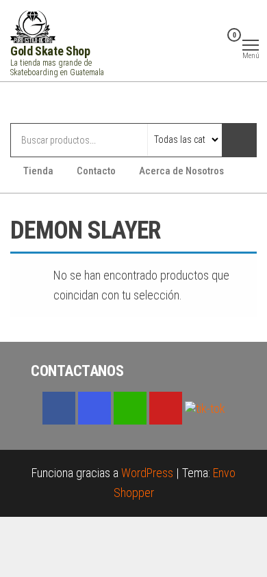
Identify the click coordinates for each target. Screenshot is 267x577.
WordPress (147, 473)
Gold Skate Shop (50, 51)
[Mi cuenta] (212, 43)
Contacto (96, 171)
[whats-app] (130, 408)
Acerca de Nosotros (181, 171)
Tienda (38, 171)
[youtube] (165, 408)
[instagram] (94, 408)
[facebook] (58, 408)
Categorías (64, 104)
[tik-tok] (205, 407)
